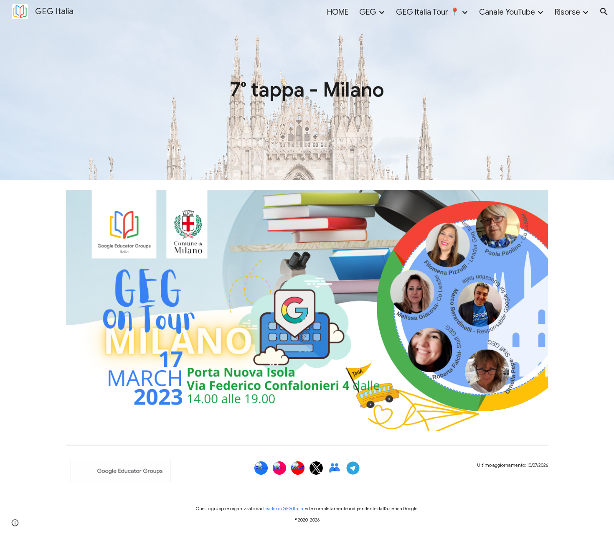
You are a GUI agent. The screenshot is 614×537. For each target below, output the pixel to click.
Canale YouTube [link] (507, 12)
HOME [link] (337, 12)
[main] (307, 90)
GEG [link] (367, 12)
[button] (604, 12)
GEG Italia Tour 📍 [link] (427, 12)
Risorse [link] (567, 12)
